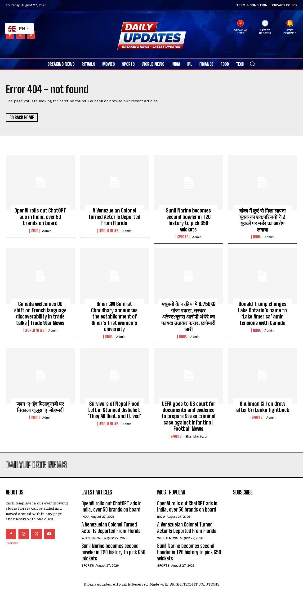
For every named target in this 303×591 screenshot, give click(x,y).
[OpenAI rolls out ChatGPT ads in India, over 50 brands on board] (40, 182)
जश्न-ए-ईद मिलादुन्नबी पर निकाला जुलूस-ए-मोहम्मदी (40, 407)
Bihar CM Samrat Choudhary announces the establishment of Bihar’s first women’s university (114, 316)
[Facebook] (11, 534)
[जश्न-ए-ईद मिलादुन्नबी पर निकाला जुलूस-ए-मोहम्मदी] (40, 375)
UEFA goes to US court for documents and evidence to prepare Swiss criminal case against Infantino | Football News (188, 416)
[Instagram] (23, 534)
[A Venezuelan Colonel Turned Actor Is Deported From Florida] (114, 182)
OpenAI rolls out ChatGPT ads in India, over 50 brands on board (40, 216)
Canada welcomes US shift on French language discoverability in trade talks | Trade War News (40, 313)
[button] (252, 63)
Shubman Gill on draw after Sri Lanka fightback (262, 407)
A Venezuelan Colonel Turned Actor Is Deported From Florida (114, 216)
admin (46, 231)
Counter (12, 543)
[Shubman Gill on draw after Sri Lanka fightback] (262, 375)
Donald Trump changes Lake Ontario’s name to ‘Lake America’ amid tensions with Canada (262, 313)
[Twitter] (36, 534)
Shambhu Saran (196, 436)
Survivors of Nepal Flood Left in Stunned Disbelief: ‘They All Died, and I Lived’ (114, 410)
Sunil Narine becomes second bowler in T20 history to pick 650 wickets (188, 219)
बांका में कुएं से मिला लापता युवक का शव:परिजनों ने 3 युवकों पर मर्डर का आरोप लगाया (262, 219)
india (34, 231)
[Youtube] (49, 534)
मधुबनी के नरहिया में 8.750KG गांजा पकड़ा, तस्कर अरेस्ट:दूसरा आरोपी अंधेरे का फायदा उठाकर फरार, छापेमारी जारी (188, 316)
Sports (182, 237)
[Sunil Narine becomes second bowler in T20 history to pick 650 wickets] (188, 182)
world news (109, 231)
